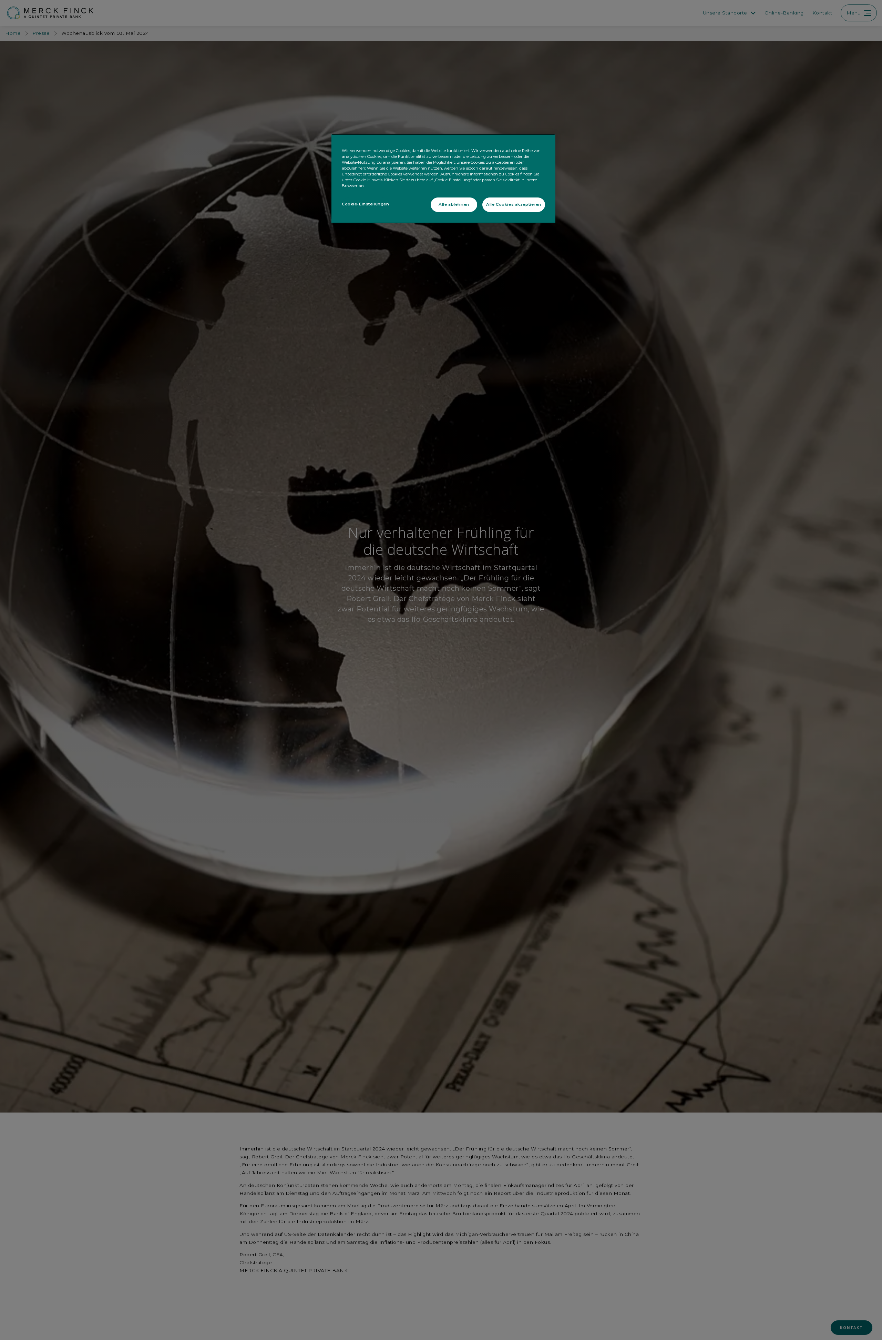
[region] (443, 178)
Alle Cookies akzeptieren (513, 204)
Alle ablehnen (454, 204)
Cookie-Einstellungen (365, 204)
